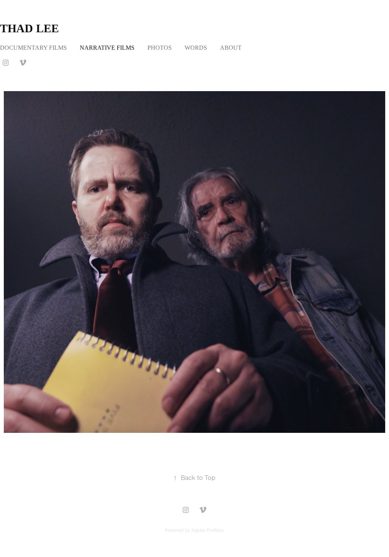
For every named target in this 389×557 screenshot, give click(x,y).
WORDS (196, 47)
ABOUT (231, 47)
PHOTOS (159, 47)
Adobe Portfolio (207, 530)
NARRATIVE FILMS (107, 47)
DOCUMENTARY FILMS (33, 47)
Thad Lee (29, 28)
